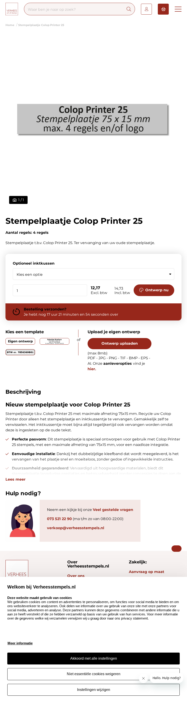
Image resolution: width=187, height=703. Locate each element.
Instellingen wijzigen (93, 690)
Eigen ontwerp (20, 341)
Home (9, 25)
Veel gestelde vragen (113, 510)
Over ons (76, 576)
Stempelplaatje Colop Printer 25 (41, 25)
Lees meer (15, 479)
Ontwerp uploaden (119, 343)
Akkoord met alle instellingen (93, 658)
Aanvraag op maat (146, 572)
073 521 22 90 (59, 519)
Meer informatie (20, 643)
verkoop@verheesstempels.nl (75, 528)
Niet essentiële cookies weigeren (93, 674)
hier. (92, 369)
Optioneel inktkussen (34, 263)
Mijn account (146, 9)
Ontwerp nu (157, 290)
